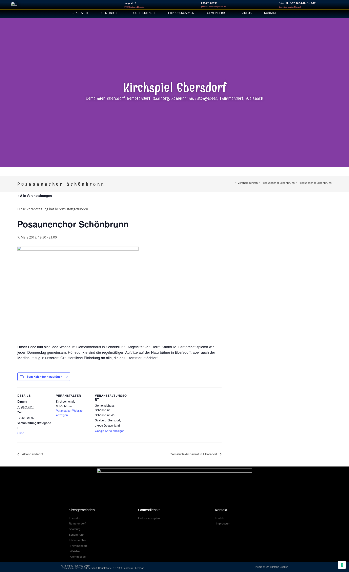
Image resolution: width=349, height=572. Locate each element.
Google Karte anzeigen (109, 431)
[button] (4, 91)
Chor (20, 433)
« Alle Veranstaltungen (34, 195)
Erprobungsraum (181, 13)
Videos (247, 13)
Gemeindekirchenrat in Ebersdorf (194, 454)
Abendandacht (32, 454)
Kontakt (270, 13)
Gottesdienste (144, 13)
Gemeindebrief (218, 13)
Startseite (81, 13)
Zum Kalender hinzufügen (44, 377)
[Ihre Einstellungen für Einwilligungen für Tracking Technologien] (342, 565)
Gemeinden (109, 13)
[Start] (233, 183)
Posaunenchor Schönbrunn (315, 183)
